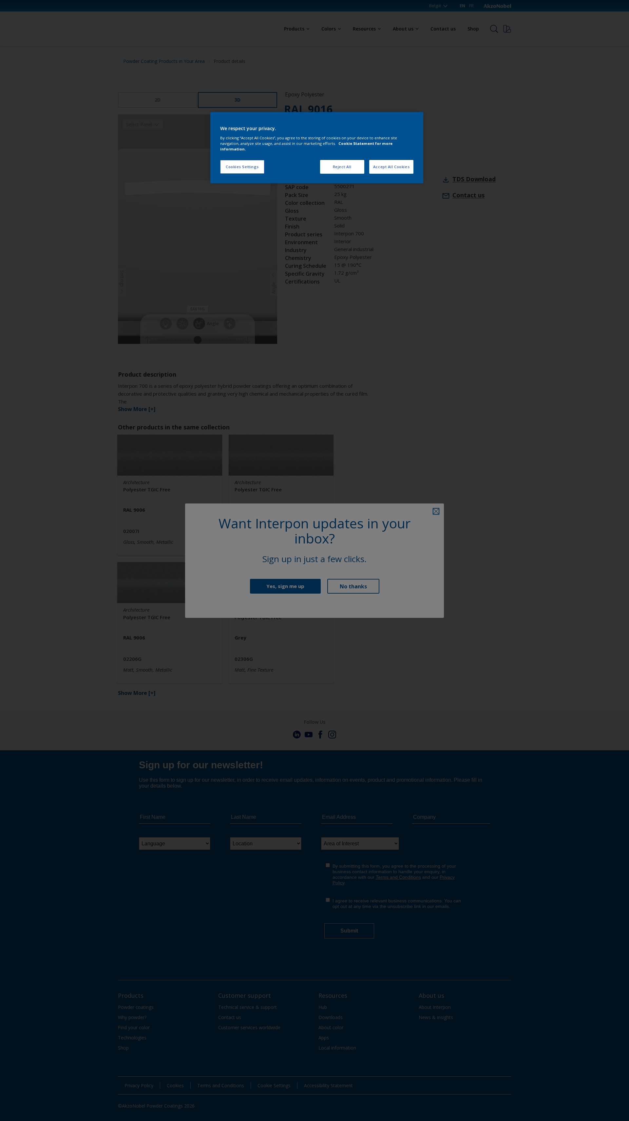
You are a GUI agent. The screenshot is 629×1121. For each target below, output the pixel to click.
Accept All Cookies (391, 166)
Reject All (342, 166)
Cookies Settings (242, 166)
